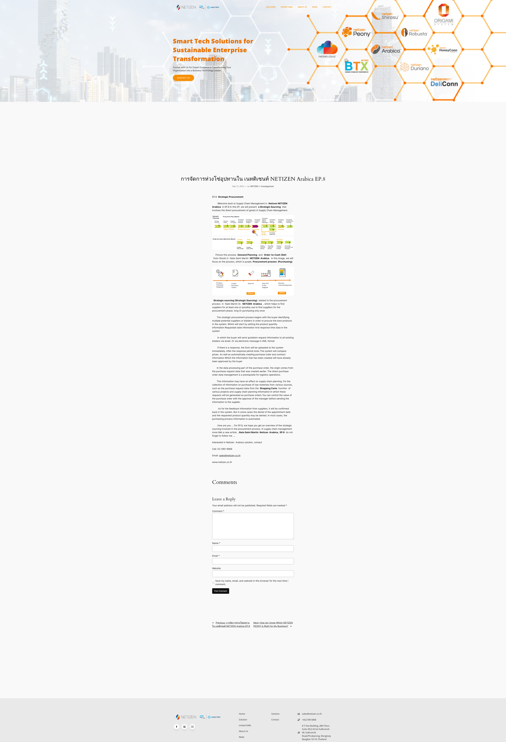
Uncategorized (267, 186)
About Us (302, 7)
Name (216, 543)
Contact (327, 7)
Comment (218, 511)
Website (216, 568)
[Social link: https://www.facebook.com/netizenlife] (178, 726)
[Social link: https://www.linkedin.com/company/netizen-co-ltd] (186, 726)
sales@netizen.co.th (229, 455)
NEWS (314, 7)
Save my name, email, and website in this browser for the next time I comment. (251, 583)
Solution (270, 7)
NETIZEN (254, 186)
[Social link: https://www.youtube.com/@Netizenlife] (194, 726)
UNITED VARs (287, 7)
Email (216, 555)
